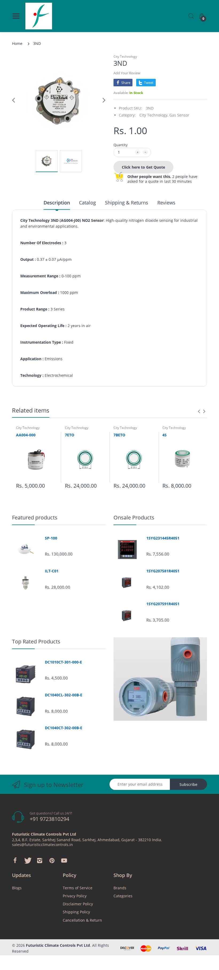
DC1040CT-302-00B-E (63, 727)
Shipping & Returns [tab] (126, 202)
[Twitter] (27, 860)
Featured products (34, 517)
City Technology (125, 56)
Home (17, 43)
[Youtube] (64, 860)
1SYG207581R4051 (162, 571)
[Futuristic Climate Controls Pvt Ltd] (38, 16)
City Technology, (153, 115)
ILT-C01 (51, 571)
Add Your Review (127, 73)
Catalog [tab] (87, 202)
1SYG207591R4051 (162, 604)
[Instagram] (39, 860)
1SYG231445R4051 (162, 538)
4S (164, 434)
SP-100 (51, 538)
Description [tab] (57, 202)
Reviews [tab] (166, 202)
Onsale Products (134, 517)
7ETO (69, 434)
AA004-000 (26, 434)
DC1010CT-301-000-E (63, 662)
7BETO (119, 434)
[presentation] (199, 411)
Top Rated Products (36, 641)
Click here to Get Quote (143, 167)
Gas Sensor (179, 115)
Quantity (121, 144)
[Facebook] (15, 860)
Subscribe (188, 784)
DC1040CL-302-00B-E (63, 695)
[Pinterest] (52, 860)
